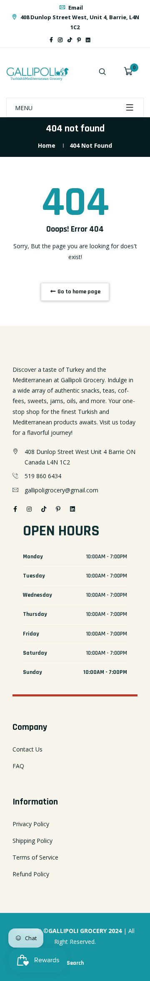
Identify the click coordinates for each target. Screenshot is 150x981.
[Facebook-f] (51, 39)
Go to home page (78, 291)
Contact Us (27, 749)
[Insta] (100, 39)
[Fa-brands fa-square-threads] (95, 39)
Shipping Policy (32, 841)
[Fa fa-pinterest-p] (79, 39)
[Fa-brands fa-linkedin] (88, 39)
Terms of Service (35, 857)
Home (46, 145)
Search (75, 963)
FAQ (18, 766)
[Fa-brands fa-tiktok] (70, 39)
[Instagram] (60, 39)
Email (75, 7)
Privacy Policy (30, 824)
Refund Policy (30, 874)
